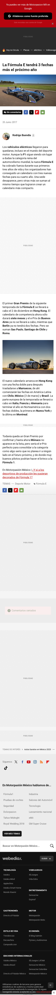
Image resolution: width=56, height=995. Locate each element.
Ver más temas (12, 833)
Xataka (6, 875)
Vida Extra (33, 879)
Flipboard (37, 112)
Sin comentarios (14, 112)
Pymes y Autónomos (38, 940)
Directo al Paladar (11, 915)
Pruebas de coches (13, 800)
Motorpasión (34, 915)
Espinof (32, 899)
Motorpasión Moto (37, 920)
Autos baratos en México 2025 (37, 749)
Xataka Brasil (9, 965)
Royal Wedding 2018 (13, 823)
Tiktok (5, 767)
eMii (31, 817)
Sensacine (33, 895)
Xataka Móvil (9, 879)
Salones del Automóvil (40, 800)
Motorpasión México (38, 973)
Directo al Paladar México (14, 973)
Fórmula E (41, 483)
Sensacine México (37, 965)
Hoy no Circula (12, 50)
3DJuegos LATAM (37, 960)
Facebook (26, 112)
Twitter (31, 112)
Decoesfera (8, 940)
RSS (41, 761)
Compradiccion (10, 944)
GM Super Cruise (37, 823)
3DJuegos (33, 875)
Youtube (28, 761)
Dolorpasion (9, 812)
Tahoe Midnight (11, 817)
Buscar (52, 846)
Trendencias (8, 936)
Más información (43, 992)
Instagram (35, 761)
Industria (33, 794)
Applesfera (8, 883)
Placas (26, 50)
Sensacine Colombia (38, 969)
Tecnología (34, 806)
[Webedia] (12, 860)
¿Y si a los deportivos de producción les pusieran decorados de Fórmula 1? (25, 473)
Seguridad (8, 806)
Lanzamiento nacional (40, 812)
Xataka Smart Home (12, 888)
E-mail (42, 112)
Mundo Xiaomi (9, 892)
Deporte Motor (22, 483)
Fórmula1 (8, 794)
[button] (23, 135)
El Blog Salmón (35, 936)
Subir (44, 858)
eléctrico (38, 50)
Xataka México (9, 960)
